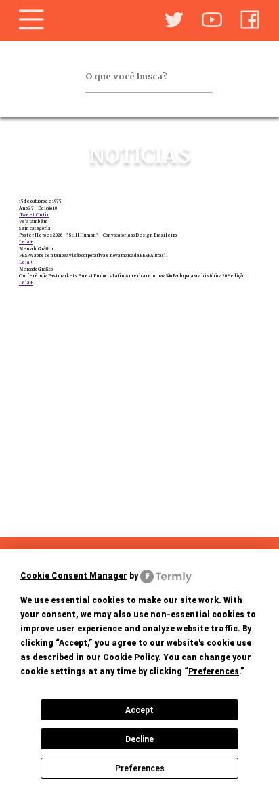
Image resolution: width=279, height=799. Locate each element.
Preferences (140, 768)
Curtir (42, 215)
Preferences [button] (213, 671)
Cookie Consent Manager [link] (73, 576)
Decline (139, 739)
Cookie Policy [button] (130, 657)
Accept (139, 710)
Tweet (27, 215)
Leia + (26, 242)
